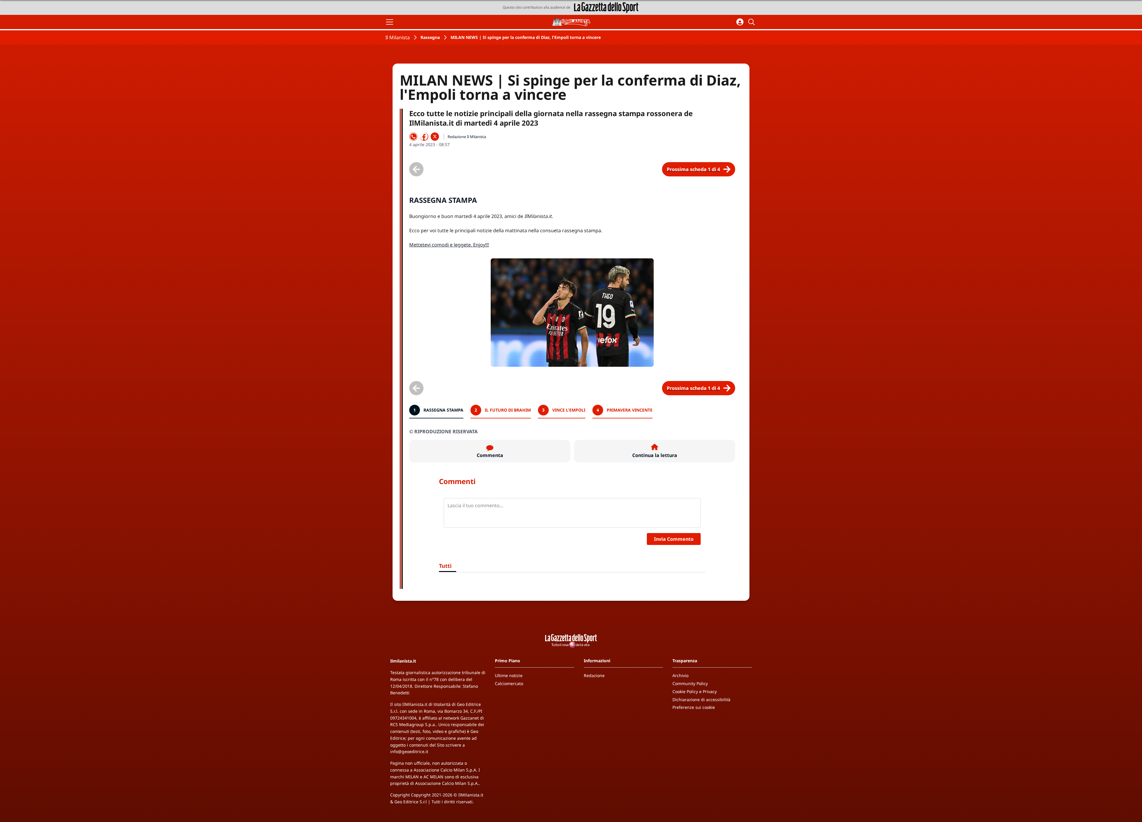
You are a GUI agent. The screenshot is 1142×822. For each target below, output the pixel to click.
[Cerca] (752, 22)
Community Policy (690, 683)
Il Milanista (397, 37)
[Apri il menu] (389, 22)
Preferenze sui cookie (693, 707)
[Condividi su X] (435, 136)
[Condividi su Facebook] (424, 136)
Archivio (680, 675)
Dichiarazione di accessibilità (701, 699)
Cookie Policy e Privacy (694, 691)
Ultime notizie (509, 675)
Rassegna (430, 37)
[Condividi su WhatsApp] (413, 136)
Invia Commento (674, 539)
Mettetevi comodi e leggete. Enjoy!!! (449, 244)
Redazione (594, 675)
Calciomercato (509, 683)
